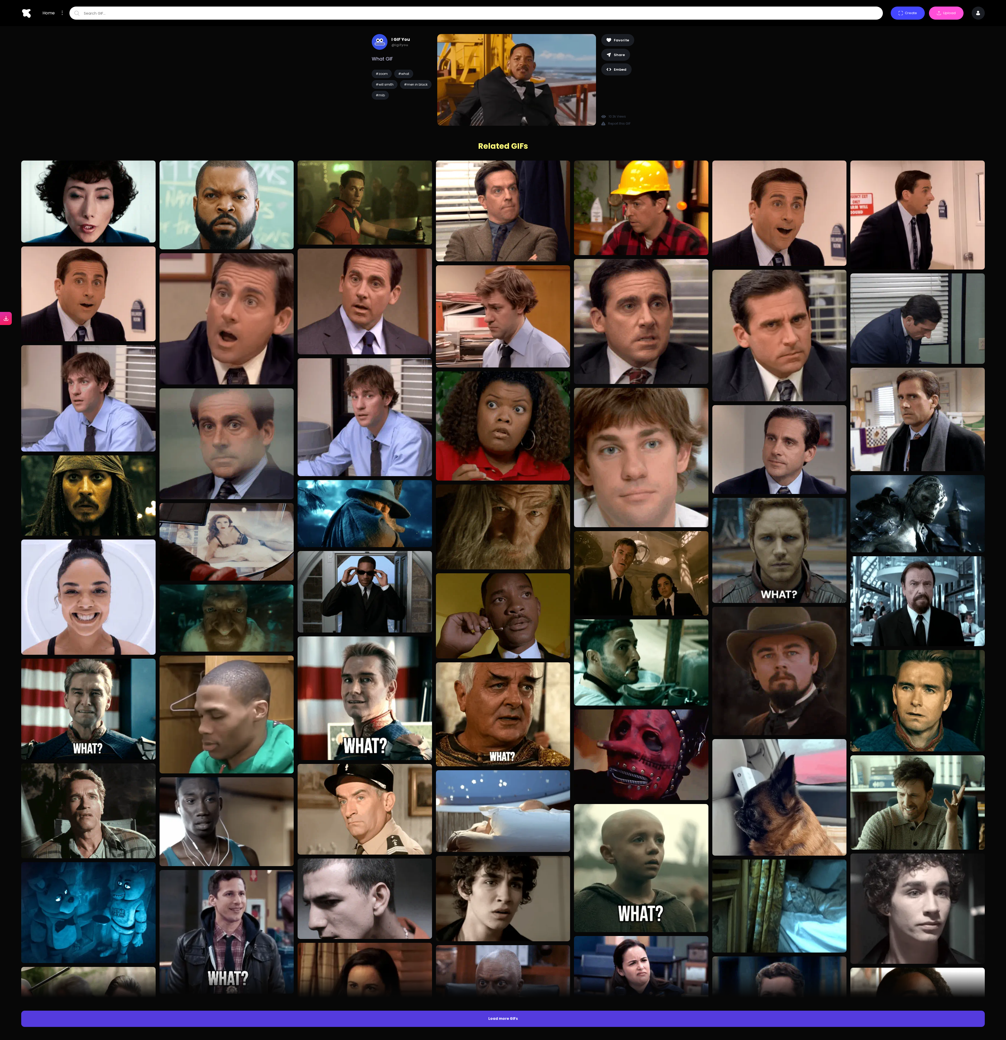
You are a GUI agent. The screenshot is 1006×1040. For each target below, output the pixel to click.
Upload (949, 12)
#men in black (416, 84)
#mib (380, 95)
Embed (620, 69)
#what (403, 73)
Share (619, 54)
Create (911, 12)
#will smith (384, 84)
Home (48, 13)
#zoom (382, 73)
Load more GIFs (503, 1018)
